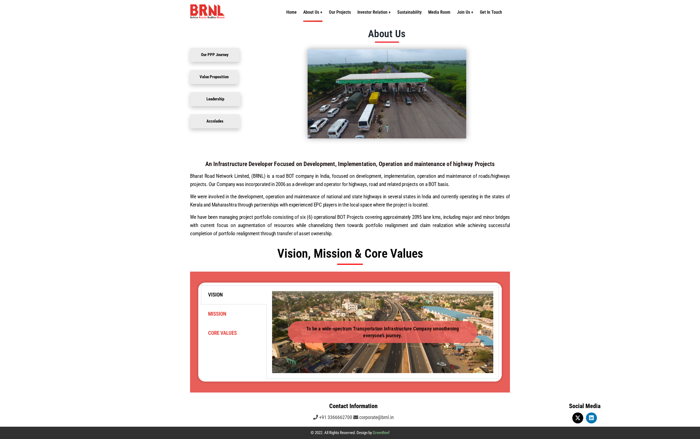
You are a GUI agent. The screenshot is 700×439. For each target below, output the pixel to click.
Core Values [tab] (222, 333)
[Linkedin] (591, 417)
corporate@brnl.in (376, 417)
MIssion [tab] (217, 314)
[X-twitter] (577, 417)
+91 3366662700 (335, 417)
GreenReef (381, 432)
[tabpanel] (383, 332)
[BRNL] (232, 12)
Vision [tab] (215, 295)
